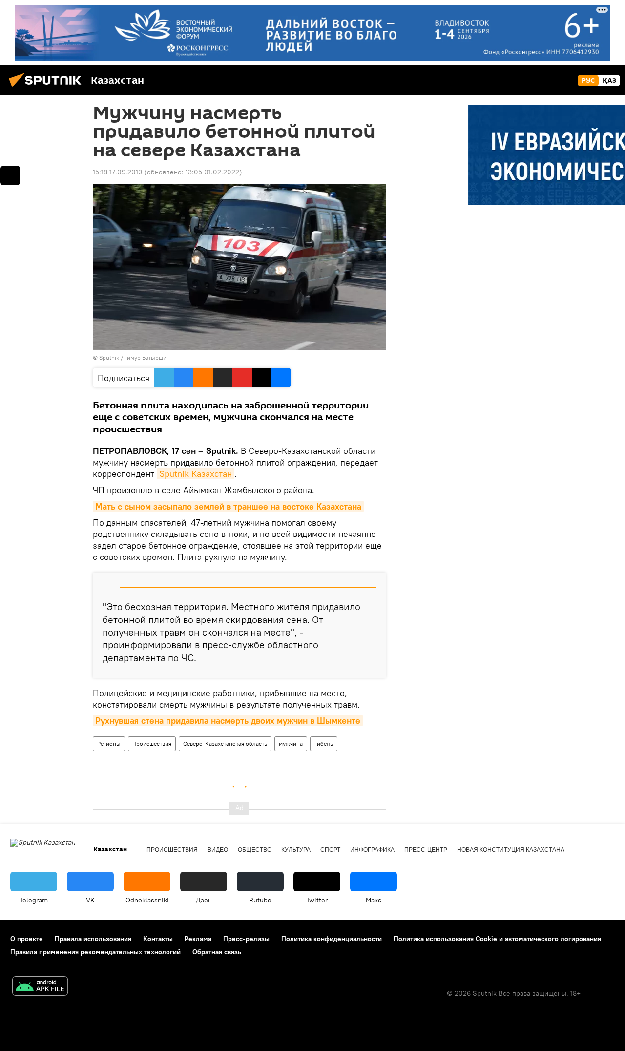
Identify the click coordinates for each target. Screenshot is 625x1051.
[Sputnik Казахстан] (48, 88)
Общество (254, 849)
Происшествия (151, 743)
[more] (10, 175)
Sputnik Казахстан (195, 473)
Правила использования (93, 938)
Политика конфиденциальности (331, 938)
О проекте (26, 938)
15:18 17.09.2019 (117, 172)
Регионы (109, 743)
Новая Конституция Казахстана (510, 849)
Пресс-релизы (246, 938)
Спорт (330, 849)
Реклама (198, 938)
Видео (218, 849)
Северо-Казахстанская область (225, 743)
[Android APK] (40, 987)
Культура (296, 849)
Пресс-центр (425, 849)
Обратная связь (216, 951)
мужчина (291, 743)
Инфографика (372, 849)
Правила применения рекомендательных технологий (95, 951)
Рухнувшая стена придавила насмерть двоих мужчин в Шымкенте (227, 720)
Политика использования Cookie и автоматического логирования (497, 938)
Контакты (158, 938)
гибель (323, 743)
